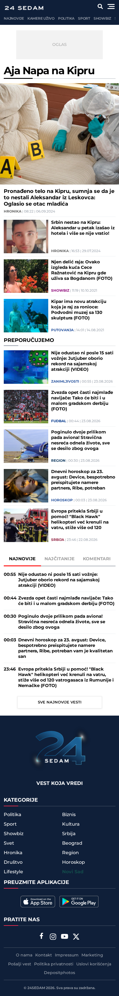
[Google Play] (79, 901)
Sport (84, 18)
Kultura (71, 824)
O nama (24, 955)
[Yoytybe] (64, 937)
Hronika (12, 212)
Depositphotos (59, 973)
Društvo (13, 862)
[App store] (38, 901)
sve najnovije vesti (59, 702)
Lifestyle (13, 871)
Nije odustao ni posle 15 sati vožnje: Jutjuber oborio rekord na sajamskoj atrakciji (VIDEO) (82, 361)
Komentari (97, 559)
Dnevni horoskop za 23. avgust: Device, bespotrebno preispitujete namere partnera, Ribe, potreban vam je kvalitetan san (83, 480)
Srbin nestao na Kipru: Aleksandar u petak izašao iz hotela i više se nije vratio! (83, 228)
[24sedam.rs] (24, 8)
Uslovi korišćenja (93, 964)
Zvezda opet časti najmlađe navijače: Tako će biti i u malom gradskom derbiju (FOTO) (82, 401)
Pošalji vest (19, 964)
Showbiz (102, 18)
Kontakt (43, 955)
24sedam (36, 988)
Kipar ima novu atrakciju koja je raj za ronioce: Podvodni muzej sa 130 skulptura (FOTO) (78, 310)
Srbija (57, 540)
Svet (9, 843)
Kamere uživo (41, 18)
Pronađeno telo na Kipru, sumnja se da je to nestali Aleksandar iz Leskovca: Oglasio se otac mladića (59, 197)
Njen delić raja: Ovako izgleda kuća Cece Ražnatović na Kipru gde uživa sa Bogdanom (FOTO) (81, 270)
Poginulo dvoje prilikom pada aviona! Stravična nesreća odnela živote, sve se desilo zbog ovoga (80, 440)
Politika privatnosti (53, 964)
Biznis (69, 814)
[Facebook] (41, 936)
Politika (66, 18)
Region (58, 461)
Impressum (67, 955)
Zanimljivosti (65, 382)
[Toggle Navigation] (111, 6)
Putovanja (62, 330)
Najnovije (14, 18)
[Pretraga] (100, 6)
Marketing (92, 955)
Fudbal (58, 421)
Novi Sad (72, 872)
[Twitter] (76, 937)
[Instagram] (53, 937)
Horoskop (62, 500)
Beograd (72, 843)
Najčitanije (59, 559)
